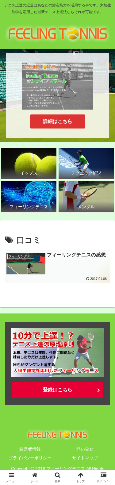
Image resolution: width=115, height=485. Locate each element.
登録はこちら (57, 389)
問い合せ (85, 449)
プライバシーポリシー (30, 457)
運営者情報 (30, 449)
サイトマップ (85, 457)
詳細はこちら (57, 121)
